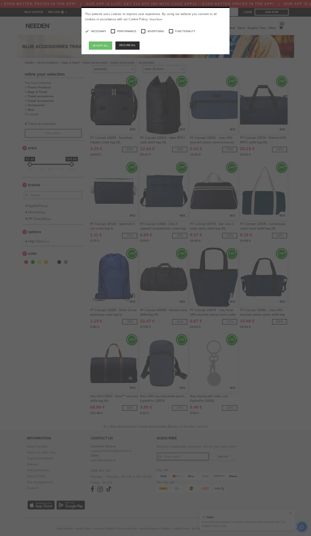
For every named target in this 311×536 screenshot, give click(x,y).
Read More (156, 19)
